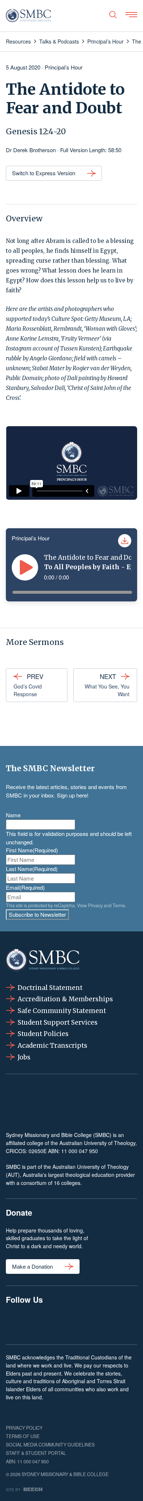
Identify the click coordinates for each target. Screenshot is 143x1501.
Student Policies (43, 1034)
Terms (119, 905)
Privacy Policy (24, 1428)
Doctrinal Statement (50, 988)
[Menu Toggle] (131, 14)
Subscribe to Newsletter (37, 914)
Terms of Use (23, 1436)
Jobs (24, 1057)
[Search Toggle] (113, 14)
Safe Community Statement (62, 1011)
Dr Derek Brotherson (31, 150)
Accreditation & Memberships (65, 999)
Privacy (95, 905)
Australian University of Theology (97, 1143)
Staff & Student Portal (36, 1453)
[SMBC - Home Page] (28, 16)
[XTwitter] (99, 1323)
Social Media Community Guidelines (50, 1444)
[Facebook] (15, 1323)
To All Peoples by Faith (82, 567)
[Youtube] (127, 1323)
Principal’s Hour (63, 67)
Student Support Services (58, 1022)
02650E (38, 1151)
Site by (13, 1489)
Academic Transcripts (52, 1046)
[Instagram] (43, 1323)
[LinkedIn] (71, 1323)
